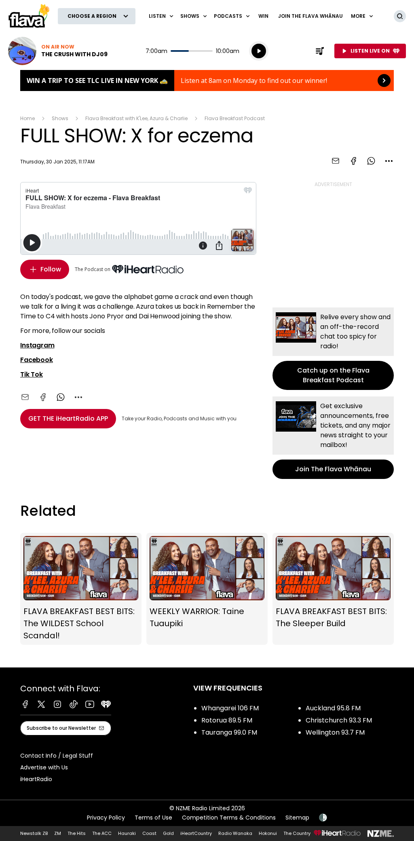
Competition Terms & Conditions (229, 817)
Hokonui (268, 833)
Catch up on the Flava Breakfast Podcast (333, 348)
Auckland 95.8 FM (333, 708)
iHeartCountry (196, 833)
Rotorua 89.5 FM (226, 720)
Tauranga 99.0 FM (229, 732)
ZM (57, 833)
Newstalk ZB (34, 833)
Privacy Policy (106, 817)
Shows (60, 118)
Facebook (36, 359)
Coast (149, 833)
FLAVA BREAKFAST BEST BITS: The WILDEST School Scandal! (81, 589)
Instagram (37, 345)
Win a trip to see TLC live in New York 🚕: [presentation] (207, 80)
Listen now (58, 51)
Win (263, 16)
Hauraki (127, 833)
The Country (296, 833)
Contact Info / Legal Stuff (56, 756)
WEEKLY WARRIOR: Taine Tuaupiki (207, 589)
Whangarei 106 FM (230, 708)
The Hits (77, 833)
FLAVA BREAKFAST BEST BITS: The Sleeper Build (333, 589)
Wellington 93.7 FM (335, 732)
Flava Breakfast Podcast (235, 118)
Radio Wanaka (235, 833)
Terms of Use (153, 817)
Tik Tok (31, 374)
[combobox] (389, 161)
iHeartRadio (36, 779)
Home (27, 118)
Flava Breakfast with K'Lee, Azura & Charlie (136, 118)
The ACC (102, 833)
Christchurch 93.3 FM (339, 720)
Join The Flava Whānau (310, 16)
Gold (168, 833)
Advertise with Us (44, 767)
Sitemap (297, 817)
